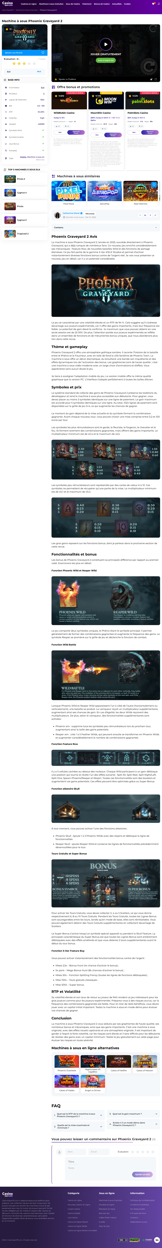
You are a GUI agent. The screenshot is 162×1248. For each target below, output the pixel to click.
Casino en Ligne (75, 1200)
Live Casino (73, 1217)
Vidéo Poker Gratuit (107, 1217)
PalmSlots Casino (138, 113)
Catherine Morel (71, 213)
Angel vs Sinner (93, 1090)
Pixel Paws (68, 204)
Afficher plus (40, 160)
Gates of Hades (66, 1090)
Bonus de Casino (102, 4)
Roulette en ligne (106, 1205)
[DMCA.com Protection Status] (123, 1240)
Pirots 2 (21, 179)
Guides (127, 4)
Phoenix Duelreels (67, 1070)
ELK (9, 72)
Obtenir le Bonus (76, 132)
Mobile (23, 157)
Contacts (134, 1217)
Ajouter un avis (142, 1174)
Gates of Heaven (145, 1070)
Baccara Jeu (104, 1213)
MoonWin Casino (101, 113)
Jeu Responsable (137, 1209)
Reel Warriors (140, 204)
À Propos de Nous (138, 1213)
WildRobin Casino (64, 113)
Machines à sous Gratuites (51, 4)
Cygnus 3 (21, 220)
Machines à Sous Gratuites (26, 10)
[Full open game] (156, 79)
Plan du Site (104, 1226)
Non (60, 132)
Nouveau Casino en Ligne (79, 1205)
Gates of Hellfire (119, 1070)
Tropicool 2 (22, 234)
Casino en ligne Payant (78, 1222)
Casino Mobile (74, 1213)
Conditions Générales (139, 1205)
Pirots (20, 206)
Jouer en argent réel (106, 60)
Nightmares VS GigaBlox (92, 1070)
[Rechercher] (159, 4)
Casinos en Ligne (29, 4)
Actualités (117, 4)
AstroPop (104, 204)
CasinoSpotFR (7, 10)
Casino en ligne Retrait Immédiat (82, 1230)
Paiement (87, 4)
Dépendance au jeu (138, 1222)
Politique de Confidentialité (142, 1200)
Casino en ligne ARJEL (77, 1226)
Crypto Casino (74, 1209)
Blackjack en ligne (107, 1209)
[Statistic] (151, 79)
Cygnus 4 (22, 192)
